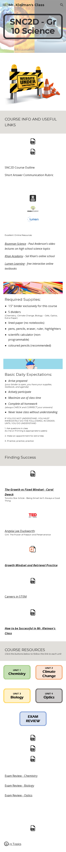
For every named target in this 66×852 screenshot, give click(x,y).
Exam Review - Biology (19, 785)
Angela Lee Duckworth (20, 531)
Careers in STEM (16, 596)
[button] (4, 5)
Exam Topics (13, 844)
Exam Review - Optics (18, 795)
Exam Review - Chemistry (21, 776)
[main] (33, 26)
